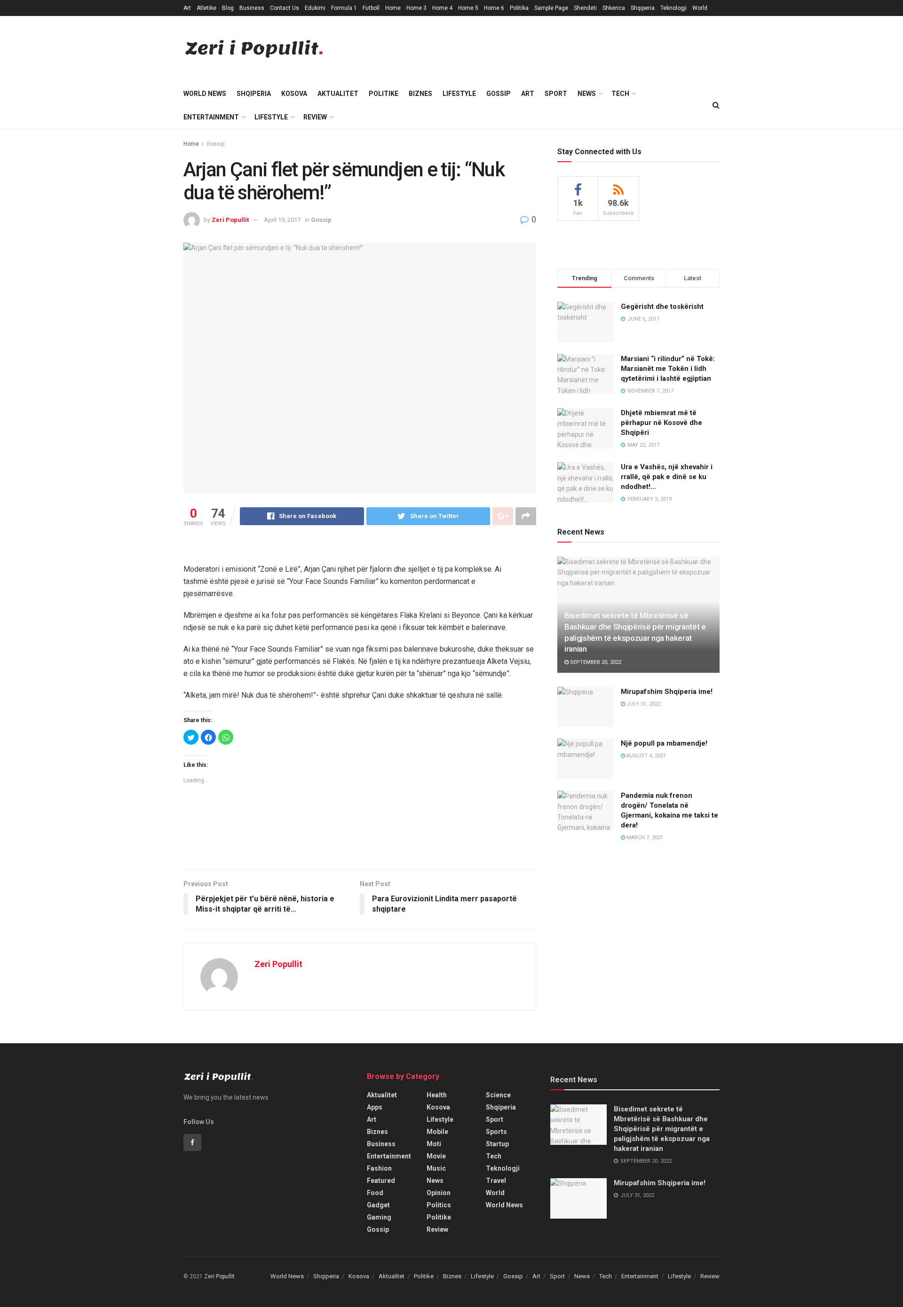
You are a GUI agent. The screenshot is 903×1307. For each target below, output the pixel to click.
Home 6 (494, 8)
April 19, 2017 (282, 219)
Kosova (294, 93)
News (587, 93)
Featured (381, 1180)
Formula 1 (344, 8)
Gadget (378, 1205)
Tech (620, 93)
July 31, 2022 (642, 704)
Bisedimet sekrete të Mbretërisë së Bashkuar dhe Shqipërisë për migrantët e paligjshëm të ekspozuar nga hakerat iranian (662, 1129)
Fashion (379, 1168)
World (699, 8)
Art (187, 8)
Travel (496, 1180)
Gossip (498, 93)
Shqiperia (643, 8)
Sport (556, 93)
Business (251, 8)
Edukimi (315, 8)
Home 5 (468, 8)
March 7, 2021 (644, 838)
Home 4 (442, 8)
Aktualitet (337, 93)
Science (498, 1095)
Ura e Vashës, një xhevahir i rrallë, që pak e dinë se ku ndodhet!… (667, 477)
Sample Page (551, 8)
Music (436, 1168)
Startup (497, 1144)
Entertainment (211, 117)
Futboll (371, 8)
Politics (439, 1205)
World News (204, 93)
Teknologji (673, 8)
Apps (374, 1107)
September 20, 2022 (595, 662)
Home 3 (416, 8)
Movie (436, 1156)
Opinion (439, 1193)
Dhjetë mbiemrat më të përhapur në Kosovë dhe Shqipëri (661, 423)
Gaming (379, 1217)
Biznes (420, 93)
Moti (434, 1144)
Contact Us (284, 8)
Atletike (206, 8)
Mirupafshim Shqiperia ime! (667, 691)
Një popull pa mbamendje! (664, 743)
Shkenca (613, 8)
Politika (519, 8)
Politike (383, 93)
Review (315, 117)
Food (375, 1193)
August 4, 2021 (645, 756)
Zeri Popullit (230, 219)
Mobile (437, 1131)
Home (393, 8)
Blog (228, 8)
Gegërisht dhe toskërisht (662, 306)
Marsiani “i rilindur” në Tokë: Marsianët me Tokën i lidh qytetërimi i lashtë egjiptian (668, 368)
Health (437, 1095)
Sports (496, 1131)
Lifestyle (459, 93)
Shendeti (585, 8)
